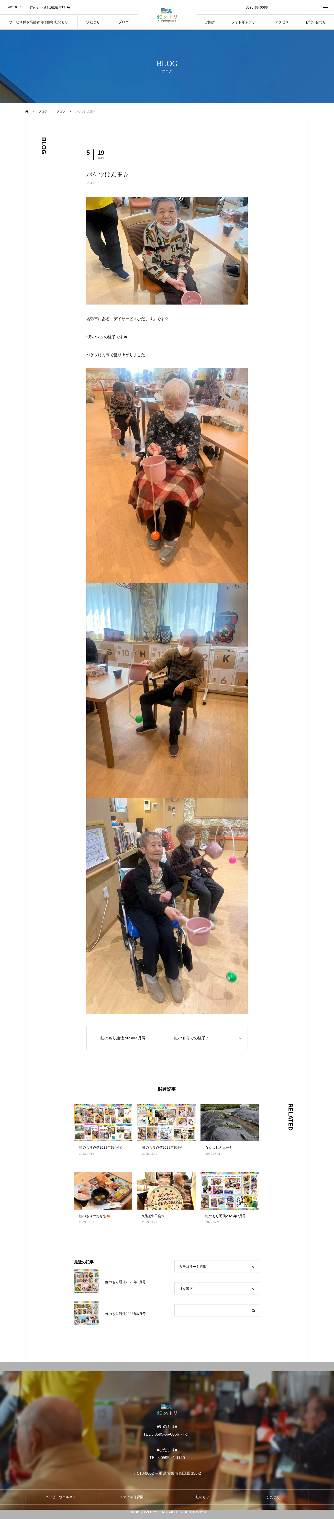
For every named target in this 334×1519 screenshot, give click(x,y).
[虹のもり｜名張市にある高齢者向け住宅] (167, 15)
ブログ (90, 182)
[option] (69, 8)
